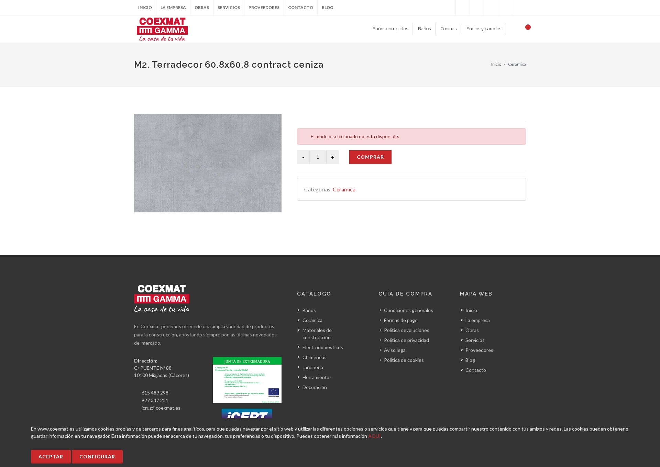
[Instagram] (477, 7)
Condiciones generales (408, 310)
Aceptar (50, 456)
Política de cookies (404, 360)
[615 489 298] (491, 7)
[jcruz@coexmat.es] (519, 7)
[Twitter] (463, 7)
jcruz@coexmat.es (161, 408)
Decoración (314, 387)
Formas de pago (401, 320)
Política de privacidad (406, 340)
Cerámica (344, 189)
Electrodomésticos (322, 347)
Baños (309, 310)
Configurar (97, 456)
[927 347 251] (505, 7)
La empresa (173, 7)
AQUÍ (374, 436)
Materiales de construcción (317, 333)
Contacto (300, 7)
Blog (327, 7)
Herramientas (317, 377)
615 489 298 (155, 393)
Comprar (370, 157)
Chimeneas (314, 357)
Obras (202, 7)
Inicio (145, 7)
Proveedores (264, 7)
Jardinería (312, 367)
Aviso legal (395, 350)
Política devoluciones (406, 330)
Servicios (229, 7)
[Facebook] (448, 7)
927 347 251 (155, 400)
